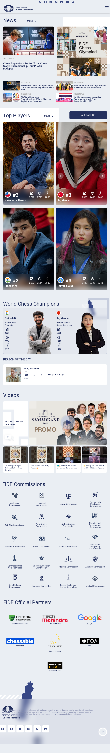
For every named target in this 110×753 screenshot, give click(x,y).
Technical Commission (41, 504)
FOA (89, 645)
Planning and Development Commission (95, 525)
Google (90, 624)
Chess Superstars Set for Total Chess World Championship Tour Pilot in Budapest (25, 66)
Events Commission (68, 546)
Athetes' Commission (95, 567)
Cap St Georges (55, 651)
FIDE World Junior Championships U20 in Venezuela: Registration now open (37, 87)
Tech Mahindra (55, 623)
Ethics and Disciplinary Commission (95, 546)
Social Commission (68, 504)
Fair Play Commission (14, 525)
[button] (59, 50)
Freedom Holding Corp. (20, 623)
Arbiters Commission (68, 567)
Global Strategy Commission (68, 525)
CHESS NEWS (8, 59)
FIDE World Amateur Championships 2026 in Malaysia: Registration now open (36, 99)
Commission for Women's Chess (15, 567)
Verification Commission (14, 504)
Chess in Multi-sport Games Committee (68, 586)
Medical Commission (95, 586)
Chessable (20, 645)
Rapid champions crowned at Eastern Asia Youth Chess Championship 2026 (87, 99)
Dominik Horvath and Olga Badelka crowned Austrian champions (89, 86)
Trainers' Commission (15, 546)
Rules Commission (41, 546)
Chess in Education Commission (41, 567)
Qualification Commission (41, 525)
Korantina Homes (55, 671)
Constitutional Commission (15, 586)
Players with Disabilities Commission (95, 504)
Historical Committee (41, 586)
